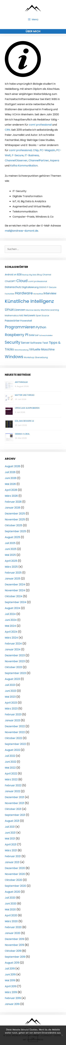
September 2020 (15, 886)
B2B (19, 274)
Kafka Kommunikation (24, 165)
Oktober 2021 (13, 809)
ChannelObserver (16, 160)
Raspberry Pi (16, 334)
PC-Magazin (47, 150)
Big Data (33, 275)
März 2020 (11, 921)
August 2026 (12, 466)
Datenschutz (13, 287)
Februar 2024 (13, 643)
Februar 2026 (13, 502)
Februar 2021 (13, 856)
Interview (50, 293)
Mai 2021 (10, 838)
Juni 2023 (10, 691)
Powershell (26, 320)
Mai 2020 (10, 909)
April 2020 (11, 915)
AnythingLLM (21, 382)
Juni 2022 (10, 762)
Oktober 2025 (13, 525)
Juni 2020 (10, 903)
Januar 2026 (12, 507)
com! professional (40, 124)
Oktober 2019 (13, 951)
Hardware (24, 293)
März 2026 (11, 496)
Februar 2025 (13, 572)
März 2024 (11, 637)
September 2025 (15, 531)
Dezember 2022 (15, 726)
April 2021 (10, 844)
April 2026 (11, 490)
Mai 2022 (10, 767)
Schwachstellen (46, 335)
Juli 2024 (10, 614)
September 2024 (15, 602)
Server (25, 343)
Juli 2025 (10, 543)
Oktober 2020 (13, 880)
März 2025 (11, 567)
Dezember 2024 (15, 584)
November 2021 (14, 803)
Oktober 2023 (13, 667)
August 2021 (12, 821)
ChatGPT (10, 281)
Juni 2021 (10, 832)
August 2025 (12, 537)
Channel (46, 274)
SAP (37, 335)
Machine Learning (50, 310)
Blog (39, 274)
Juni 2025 (10, 549)
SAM (31, 335)
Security (12, 342)
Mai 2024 (10, 626)
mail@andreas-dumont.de (21, 231)
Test (45, 343)
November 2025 (15, 519)
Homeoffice (38, 294)
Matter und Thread (24, 395)
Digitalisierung (30, 287)
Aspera (54, 160)
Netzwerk (29, 315)
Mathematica (12, 315)
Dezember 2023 (15, 655)
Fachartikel (9, 294)
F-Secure (18, 155)
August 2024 (12, 608)
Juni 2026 (10, 478)
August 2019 (12, 963)
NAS (21, 315)
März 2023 (11, 708)
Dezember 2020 (15, 868)
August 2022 (12, 750)
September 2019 (15, 957)
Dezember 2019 (14, 939)
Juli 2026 (10, 472)
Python (41, 327)
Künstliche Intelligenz (29, 301)
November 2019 (14, 945)
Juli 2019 (10, 968)
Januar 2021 (12, 862)
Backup (25, 275)
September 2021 (15, 815)
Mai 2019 (10, 980)
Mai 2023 (10, 697)
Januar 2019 (12, 1004)
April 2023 (11, 702)
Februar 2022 (13, 785)
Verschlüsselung (21, 350)
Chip (36, 150)
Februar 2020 (13, 927)
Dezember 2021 (14, 797)
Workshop (29, 357)
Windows (14, 357)
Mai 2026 (10, 484)
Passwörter (12, 320)
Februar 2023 (13, 714)
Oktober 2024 (13, 596)
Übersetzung (41, 357)
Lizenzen (19, 310)
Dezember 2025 (15, 513)
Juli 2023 (10, 685)
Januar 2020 (12, 933)
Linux (9, 309)
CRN (7, 130)
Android (9, 274)
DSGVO (42, 287)
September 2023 (15, 673)
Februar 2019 (13, 998)
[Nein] (62, 1035)
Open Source (42, 315)
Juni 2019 (10, 974)
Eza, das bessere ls (24, 421)
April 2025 (11, 561)
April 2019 (10, 986)
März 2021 (11, 850)
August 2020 (12, 892)
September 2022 (15, 744)
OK (33, 1038)
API (15, 275)
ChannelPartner (39, 160)
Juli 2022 (10, 756)
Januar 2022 (12, 791)
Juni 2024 (11, 620)
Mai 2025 (10, 555)
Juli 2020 (10, 898)
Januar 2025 (12, 578)
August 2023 (12, 679)
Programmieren (20, 327)
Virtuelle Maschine (42, 349)
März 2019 (11, 992)
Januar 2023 (12, 720)
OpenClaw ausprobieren (27, 408)
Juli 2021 (10, 827)
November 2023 (15, 661)
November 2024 (15, 590)
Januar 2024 (13, 649)
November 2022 (15, 732)
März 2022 (11, 779)
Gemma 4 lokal (22, 434)
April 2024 (11, 632)
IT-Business (32, 155)
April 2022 (11, 773)
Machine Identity (33, 310)
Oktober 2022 (13, 738)
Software (36, 343)
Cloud (22, 280)
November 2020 (15, 874)
